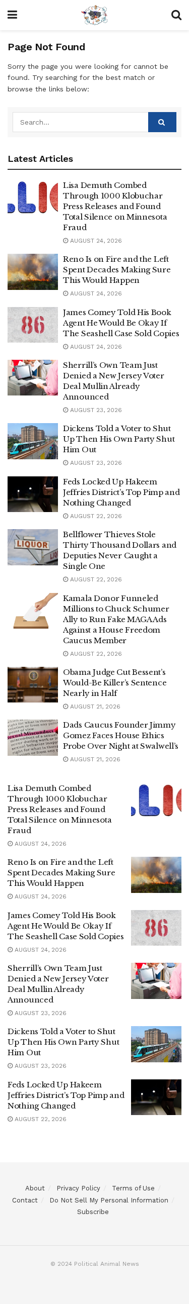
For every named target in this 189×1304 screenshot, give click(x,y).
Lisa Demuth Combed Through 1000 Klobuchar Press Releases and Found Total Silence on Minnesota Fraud (115, 206)
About (35, 1188)
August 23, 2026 (95, 410)
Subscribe (93, 1212)
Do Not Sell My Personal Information (108, 1200)
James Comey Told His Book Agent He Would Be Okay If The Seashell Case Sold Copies (121, 323)
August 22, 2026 (95, 516)
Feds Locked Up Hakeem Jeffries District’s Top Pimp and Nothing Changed (121, 492)
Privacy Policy (78, 1188)
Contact (25, 1200)
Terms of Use (133, 1188)
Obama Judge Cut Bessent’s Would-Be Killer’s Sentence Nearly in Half (114, 682)
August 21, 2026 (94, 706)
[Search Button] (162, 122)
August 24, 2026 (95, 240)
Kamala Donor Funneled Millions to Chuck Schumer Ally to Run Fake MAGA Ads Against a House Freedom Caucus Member (116, 619)
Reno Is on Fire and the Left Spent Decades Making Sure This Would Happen (117, 269)
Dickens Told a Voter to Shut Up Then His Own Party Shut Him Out (118, 439)
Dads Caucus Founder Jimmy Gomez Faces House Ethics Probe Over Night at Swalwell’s (120, 735)
